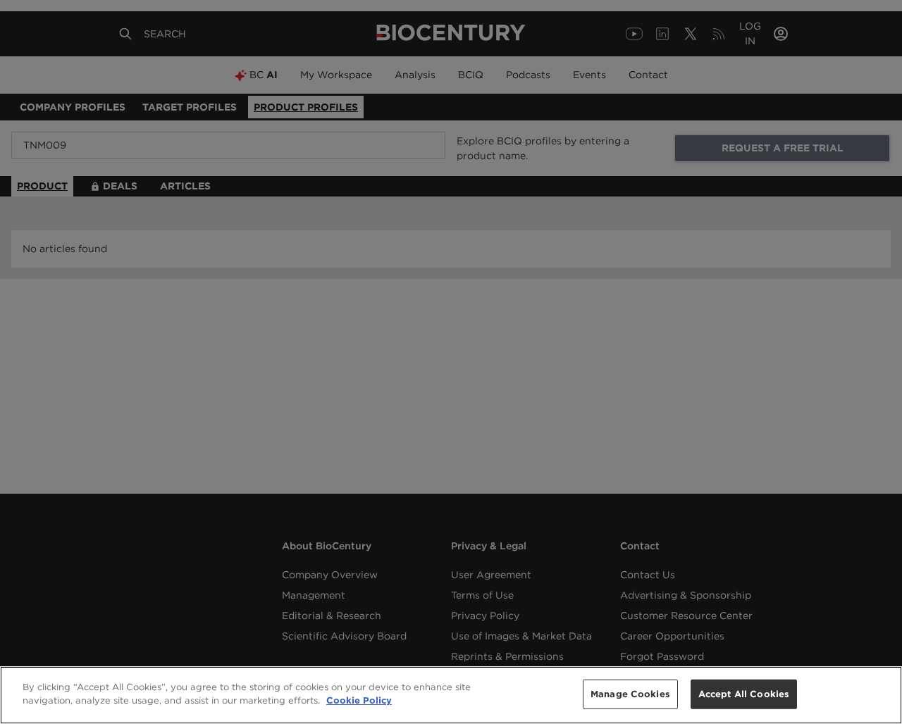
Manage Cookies (630, 694)
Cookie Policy (359, 700)
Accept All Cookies (743, 694)
